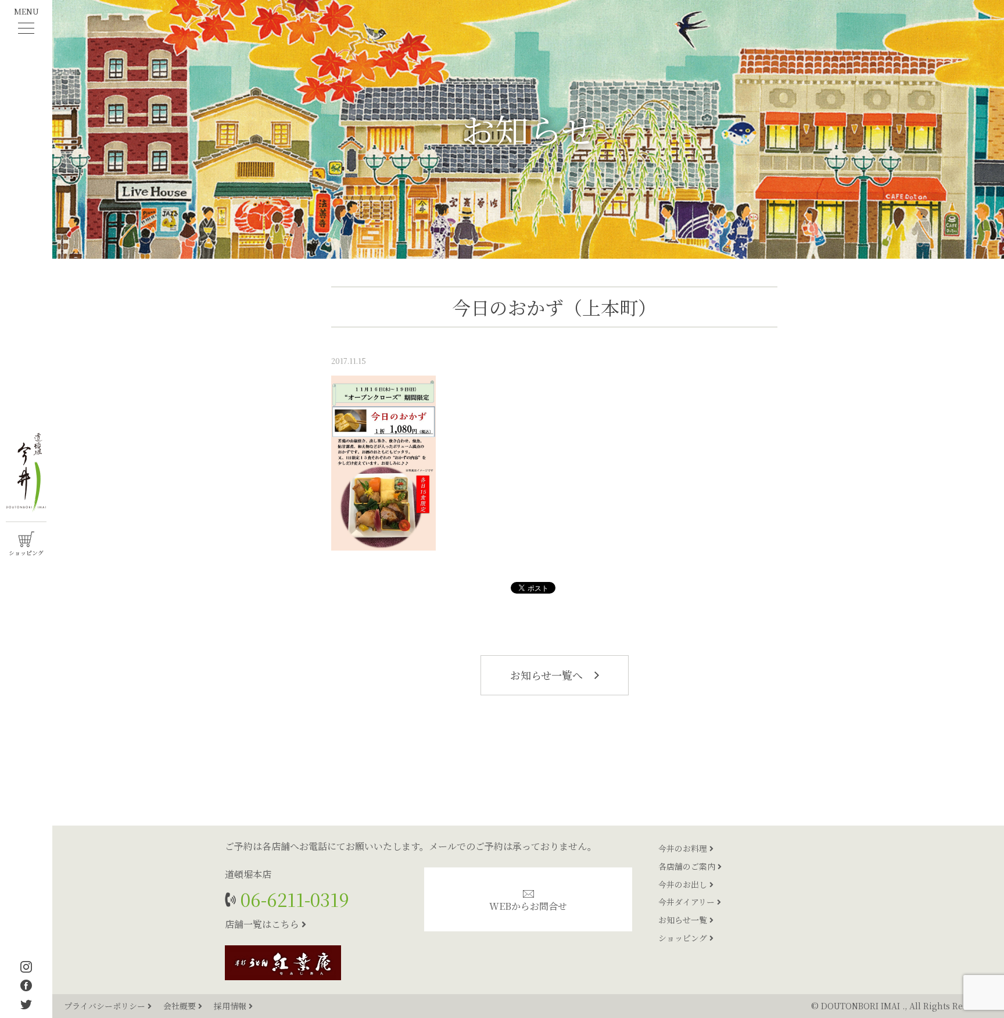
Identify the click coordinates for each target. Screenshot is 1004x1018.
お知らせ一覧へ (548, 675)
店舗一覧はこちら (263, 924)
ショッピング (683, 938)
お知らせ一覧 (683, 920)
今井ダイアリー (687, 902)
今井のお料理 (683, 848)
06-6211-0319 (292, 899)
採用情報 (231, 1006)
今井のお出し (683, 884)
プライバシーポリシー (106, 1006)
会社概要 (180, 1006)
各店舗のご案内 (688, 866)
